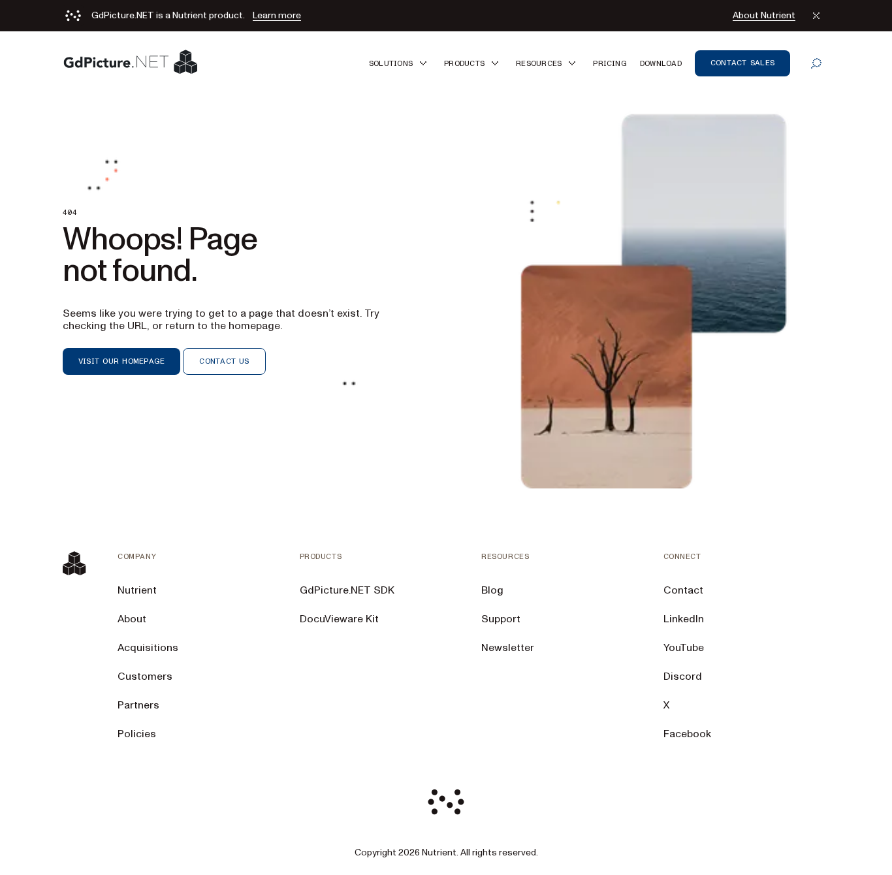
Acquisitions (148, 648)
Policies (137, 734)
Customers (145, 676)
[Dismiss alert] (816, 16)
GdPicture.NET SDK (347, 590)
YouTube (683, 648)
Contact (683, 590)
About (132, 619)
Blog (492, 590)
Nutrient (137, 590)
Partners (138, 705)
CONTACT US (224, 361)
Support (500, 619)
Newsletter (507, 648)
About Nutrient (764, 16)
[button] (400, 63)
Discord (682, 676)
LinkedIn (683, 619)
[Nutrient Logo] (131, 63)
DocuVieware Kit (339, 619)
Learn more (277, 16)
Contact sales (742, 63)
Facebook (687, 734)
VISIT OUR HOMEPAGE (121, 361)
